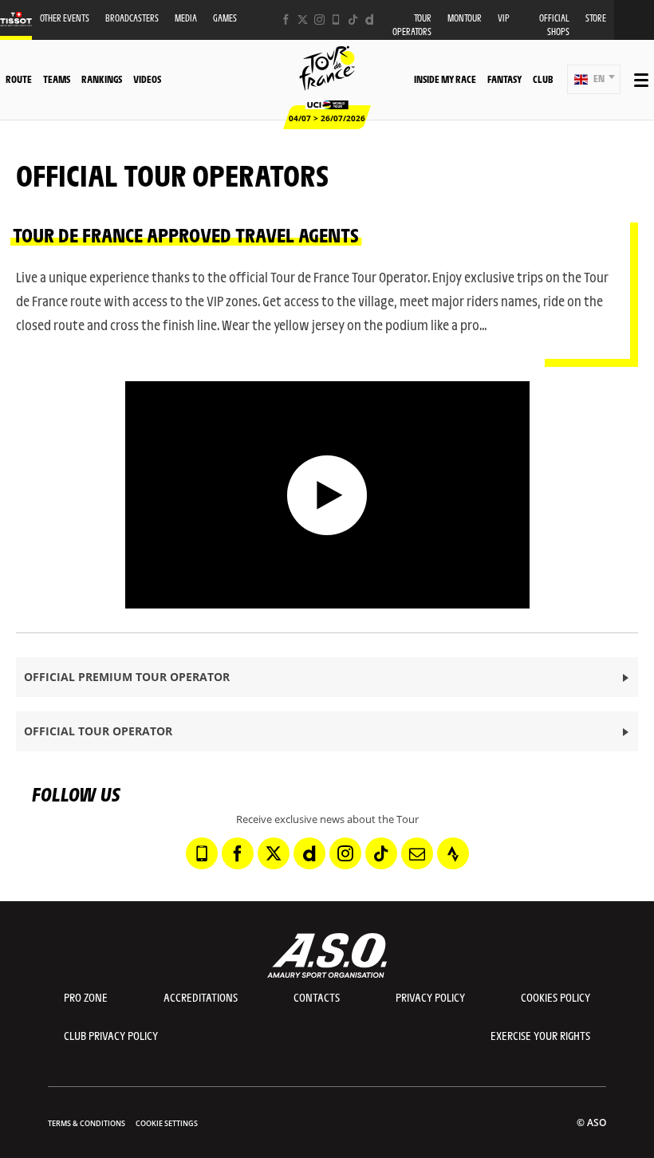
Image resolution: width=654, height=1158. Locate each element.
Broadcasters (132, 18)
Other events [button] (64, 18)
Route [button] (19, 79)
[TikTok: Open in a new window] (353, 19)
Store (595, 18)
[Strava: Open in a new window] (453, 853)
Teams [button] (56, 79)
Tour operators (411, 24)
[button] (594, 79)
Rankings (101, 79)
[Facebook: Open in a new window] (286, 19)
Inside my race (445, 79)
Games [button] (225, 18)
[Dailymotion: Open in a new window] (369, 19)
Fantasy (504, 79)
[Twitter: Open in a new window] (302, 19)
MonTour (464, 18)
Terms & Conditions (86, 1123)
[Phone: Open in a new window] (336, 19)
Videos (147, 79)
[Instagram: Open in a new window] (319, 19)
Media (186, 18)
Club (543, 79)
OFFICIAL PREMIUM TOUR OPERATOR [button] (127, 676)
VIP (504, 18)
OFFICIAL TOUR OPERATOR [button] (98, 731)
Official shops (554, 24)
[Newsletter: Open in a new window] (417, 853)
